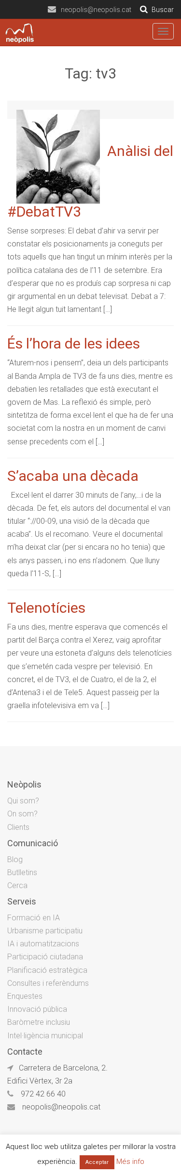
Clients (18, 827)
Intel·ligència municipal (45, 1035)
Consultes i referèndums (48, 983)
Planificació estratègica (47, 970)
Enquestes (24, 996)
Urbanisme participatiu (45, 930)
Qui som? (23, 800)
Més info (130, 1161)
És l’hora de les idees (73, 343)
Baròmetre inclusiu (38, 1022)
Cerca (17, 885)
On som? (22, 813)
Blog (15, 859)
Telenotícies (46, 607)
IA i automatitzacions (43, 943)
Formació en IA (33, 917)
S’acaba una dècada (73, 475)
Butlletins (22, 872)
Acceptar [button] (97, 1162)
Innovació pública (37, 1009)
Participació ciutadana (45, 956)
